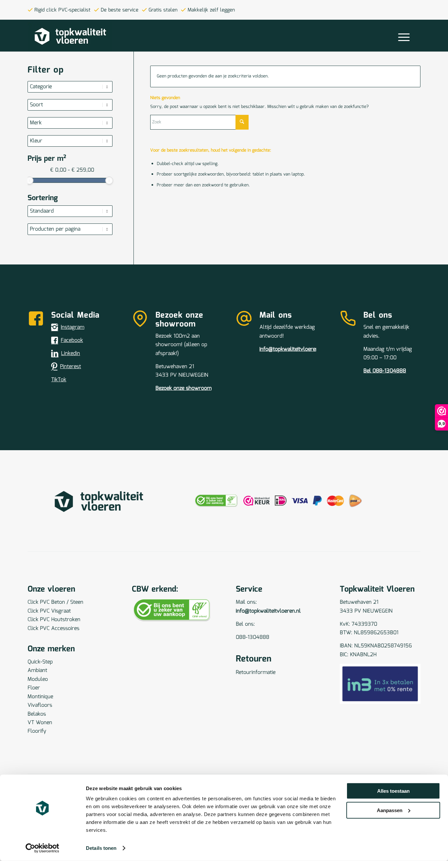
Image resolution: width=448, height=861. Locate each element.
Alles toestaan (393, 791)
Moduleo (38, 679)
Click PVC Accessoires (53, 628)
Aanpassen (389, 810)
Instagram (72, 327)
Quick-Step (40, 662)
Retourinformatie (255, 672)
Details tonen (101, 848)
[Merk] (72, 123)
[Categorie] (72, 87)
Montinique (40, 697)
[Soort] (72, 105)
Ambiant (37, 670)
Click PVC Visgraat (49, 611)
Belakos (37, 714)
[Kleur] (72, 141)
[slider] (29, 180)
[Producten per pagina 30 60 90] (72, 229)
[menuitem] (404, 37)
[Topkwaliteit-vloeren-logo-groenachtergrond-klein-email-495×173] (70, 37)
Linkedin (70, 353)
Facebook (72, 340)
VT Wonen (40, 723)
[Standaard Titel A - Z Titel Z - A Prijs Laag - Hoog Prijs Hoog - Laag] (72, 211)
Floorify (37, 731)
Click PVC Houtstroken (54, 620)
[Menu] (402, 37)
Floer (34, 688)
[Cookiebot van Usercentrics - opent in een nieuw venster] (42, 848)
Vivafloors (40, 705)
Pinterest (70, 367)
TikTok (58, 380)
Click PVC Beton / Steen (55, 602)
